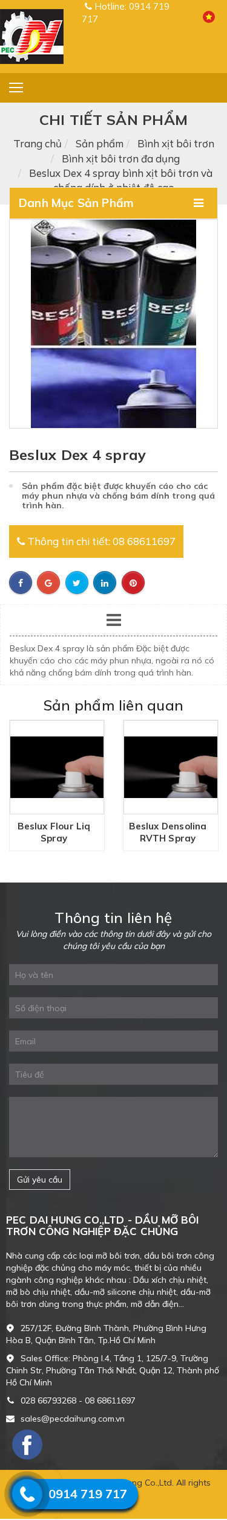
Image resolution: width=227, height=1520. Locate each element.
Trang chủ (37, 143)
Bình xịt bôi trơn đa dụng (121, 158)
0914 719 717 (87, 1493)
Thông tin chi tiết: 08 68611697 (100, 541)
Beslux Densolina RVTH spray (132, 832)
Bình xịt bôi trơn (175, 143)
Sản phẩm (99, 143)
